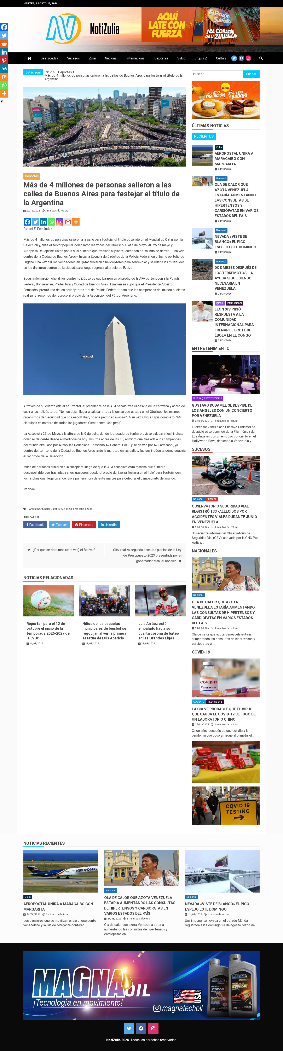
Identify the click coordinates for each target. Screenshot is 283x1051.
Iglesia (220, 303)
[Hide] (1, 101)
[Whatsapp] (51, 222)
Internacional (135, 58)
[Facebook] (27, 222)
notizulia (69, 508)
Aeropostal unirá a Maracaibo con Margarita (234, 158)
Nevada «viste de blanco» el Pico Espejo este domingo (235, 241)
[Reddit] (4, 44)
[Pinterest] (4, 60)
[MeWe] (4, 68)
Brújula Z (201, 58)
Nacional (111, 58)
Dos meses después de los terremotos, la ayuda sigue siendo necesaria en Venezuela (235, 278)
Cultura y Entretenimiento (207, 398)
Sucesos (73, 58)
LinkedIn (110, 525)
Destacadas (49, 58)
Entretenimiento (211, 348)
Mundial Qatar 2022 (52, 508)
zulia (89, 508)
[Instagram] (59, 222)
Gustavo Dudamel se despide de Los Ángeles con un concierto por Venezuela (222, 410)
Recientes (204, 136)
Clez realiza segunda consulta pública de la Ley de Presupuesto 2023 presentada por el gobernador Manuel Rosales (147, 555)
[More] (76, 222)
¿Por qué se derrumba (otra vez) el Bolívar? (64, 550)
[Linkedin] (43, 222)
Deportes (161, 58)
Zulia (92, 58)
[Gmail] (67, 222)
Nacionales (204, 550)
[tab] (204, 136)
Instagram (153, 1028)
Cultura (221, 58)
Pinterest (85, 525)
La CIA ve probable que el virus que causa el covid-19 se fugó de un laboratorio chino (224, 714)
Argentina (34, 508)
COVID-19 (201, 652)
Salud (181, 58)
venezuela (80, 508)
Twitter (61, 525)
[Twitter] (35, 222)
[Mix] (4, 77)
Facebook (36, 525)
